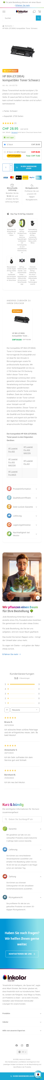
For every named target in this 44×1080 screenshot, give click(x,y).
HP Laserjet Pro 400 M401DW (12, 462)
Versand (14, 132)
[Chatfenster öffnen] (38, 1074)
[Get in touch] (34, 11)
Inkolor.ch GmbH (24, 1059)
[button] (4, 11)
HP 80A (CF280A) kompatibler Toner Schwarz (19, 28)
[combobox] (22, 18)
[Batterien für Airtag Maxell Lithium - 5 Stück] (11, 223)
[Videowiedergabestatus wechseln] (38, 598)
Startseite (8, 26)
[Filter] (7, 709)
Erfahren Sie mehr (23, 5)
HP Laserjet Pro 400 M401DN (28, 450)
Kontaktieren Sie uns (20, 954)
